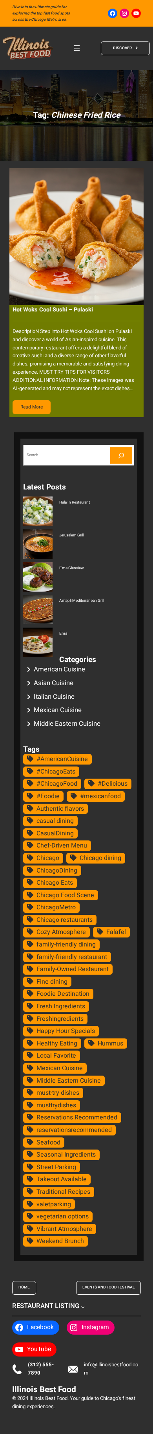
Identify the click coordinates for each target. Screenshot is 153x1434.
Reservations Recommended (76, 1117)
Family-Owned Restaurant (72, 969)
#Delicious (113, 783)
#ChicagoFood (56, 783)
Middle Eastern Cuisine (67, 724)
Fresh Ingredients (60, 1006)
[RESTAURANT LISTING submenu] (83, 1306)
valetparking (53, 1204)
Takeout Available (61, 1179)
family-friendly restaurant (71, 957)
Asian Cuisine (53, 683)
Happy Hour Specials (65, 1031)
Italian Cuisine (54, 697)
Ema (63, 633)
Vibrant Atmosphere (64, 1229)
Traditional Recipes (63, 1191)
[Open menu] (77, 48)
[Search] (121, 455)
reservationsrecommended (74, 1130)
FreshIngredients (60, 1019)
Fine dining (51, 981)
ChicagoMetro (56, 907)
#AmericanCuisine (62, 759)
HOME (24, 1287)
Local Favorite (56, 1055)
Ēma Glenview (71, 568)
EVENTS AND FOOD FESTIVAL (108, 1287)
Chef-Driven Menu (61, 845)
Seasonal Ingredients (66, 1154)
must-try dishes (57, 1093)
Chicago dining (100, 858)
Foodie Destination (62, 994)
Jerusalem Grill (71, 535)
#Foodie (48, 796)
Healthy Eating (56, 1043)
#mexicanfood (100, 796)
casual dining (55, 821)
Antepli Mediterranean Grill (81, 600)
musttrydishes (56, 1105)
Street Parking (56, 1167)
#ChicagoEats (55, 771)
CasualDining (55, 833)
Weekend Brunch (60, 1241)
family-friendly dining (66, 944)
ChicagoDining (56, 870)
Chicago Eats (54, 882)
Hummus (110, 1043)
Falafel (116, 932)
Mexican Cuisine (58, 710)
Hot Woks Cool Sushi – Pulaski (53, 310)
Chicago (47, 858)
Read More (31, 406)
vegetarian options (62, 1216)
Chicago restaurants (64, 920)
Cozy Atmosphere (61, 932)
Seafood (48, 1142)
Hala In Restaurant (74, 502)
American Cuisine (59, 669)
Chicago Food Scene (65, 895)
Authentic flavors (60, 808)
